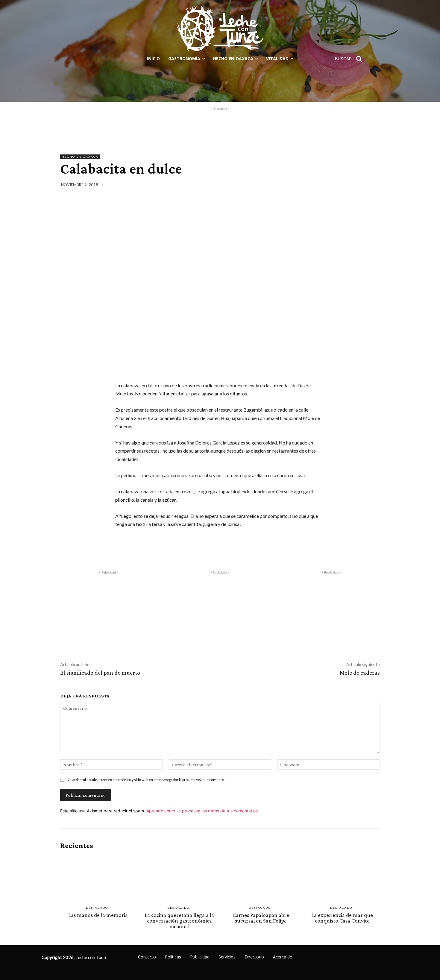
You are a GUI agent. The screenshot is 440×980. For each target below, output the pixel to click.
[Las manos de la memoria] (98, 877)
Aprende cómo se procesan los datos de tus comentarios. (202, 810)
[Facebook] (318, 186)
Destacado (97, 907)
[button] (350, 58)
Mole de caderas (360, 672)
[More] (373, 186)
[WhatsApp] (359, 186)
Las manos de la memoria (98, 915)
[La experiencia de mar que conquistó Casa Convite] (342, 877)
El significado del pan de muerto (100, 672)
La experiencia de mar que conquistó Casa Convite (342, 918)
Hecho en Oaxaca (80, 156)
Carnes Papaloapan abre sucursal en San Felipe (261, 918)
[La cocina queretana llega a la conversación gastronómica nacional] (179, 877)
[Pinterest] (346, 186)
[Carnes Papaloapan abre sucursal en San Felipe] (260, 877)
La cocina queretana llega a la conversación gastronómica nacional (179, 920)
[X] (332, 186)
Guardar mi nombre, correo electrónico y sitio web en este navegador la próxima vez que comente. (146, 779)
